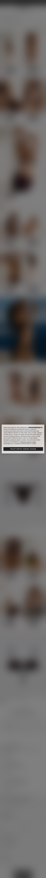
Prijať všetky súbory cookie (23, 449)
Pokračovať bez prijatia (36, 427)
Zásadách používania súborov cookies (14, 440)
